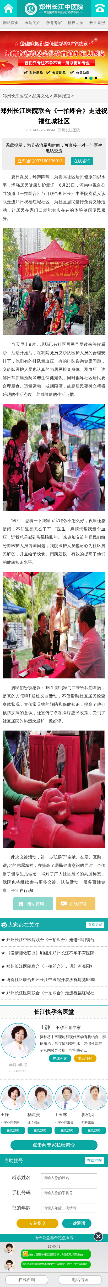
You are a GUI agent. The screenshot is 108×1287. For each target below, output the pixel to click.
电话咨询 (35, 904)
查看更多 (95, 924)
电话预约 (85, 1058)
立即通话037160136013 (40, 161)
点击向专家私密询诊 (54, 1145)
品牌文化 (40, 96)
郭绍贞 (88, 1114)
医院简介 (32, 22)
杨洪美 (34, 1114)
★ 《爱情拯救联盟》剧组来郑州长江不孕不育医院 (47, 953)
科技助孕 (75, 22)
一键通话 (76, 1223)
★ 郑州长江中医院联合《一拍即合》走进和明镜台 (47, 939)
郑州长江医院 (15, 96)
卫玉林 (61, 1114)
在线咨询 (82, 161)
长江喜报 (97, 22)
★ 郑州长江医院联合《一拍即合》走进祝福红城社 (47, 993)
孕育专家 (54, 22)
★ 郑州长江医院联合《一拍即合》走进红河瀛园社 (47, 966)
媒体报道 (61, 96)
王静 (60, 1027)
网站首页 (11, 22)
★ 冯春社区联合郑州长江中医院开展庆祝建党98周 (48, 979)
